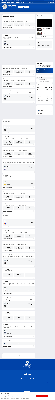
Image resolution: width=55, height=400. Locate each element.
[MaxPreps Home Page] (4, 13)
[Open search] (46, 2)
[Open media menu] (48, 2)
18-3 (13, 257)
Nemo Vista (18, 244)
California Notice (33, 382)
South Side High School (27, 364)
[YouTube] (47, 0)
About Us (8, 382)
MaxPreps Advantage (17, 0)
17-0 (9, 93)
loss (15, 68)
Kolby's (4, 68)
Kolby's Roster (5, 346)
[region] (27, 396)
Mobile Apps (13, 382)
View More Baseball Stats (44, 102)
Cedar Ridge (18, 205)
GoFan (6, 0)
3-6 (9, 38)
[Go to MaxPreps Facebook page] (33, 378)
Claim (20, 6)
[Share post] (34, 27)
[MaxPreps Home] (3, 2)
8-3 (9, 300)
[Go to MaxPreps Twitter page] (30, 378)
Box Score (4, 27)
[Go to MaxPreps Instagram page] (27, 378)
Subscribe (17, 382)
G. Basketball (23, 2)
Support (45, 382)
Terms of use (27, 382)
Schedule (9, 346)
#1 (10, 8)
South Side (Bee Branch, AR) (12, 6)
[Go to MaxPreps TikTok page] (21, 378)
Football (8, 2)
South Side (8, 41)
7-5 (9, 327)
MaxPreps (2, 0)
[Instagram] (49, 0)
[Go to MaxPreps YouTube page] (24, 378)
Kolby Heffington (12, 5)
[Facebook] (53, 0)
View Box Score (40, 113)
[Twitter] (51, 0)
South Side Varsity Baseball (45, 45)
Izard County (9, 129)
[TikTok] (45, 0)
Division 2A (40, 77)
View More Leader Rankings (44, 81)
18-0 (9, 284)
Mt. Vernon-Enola (19, 150)
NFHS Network (10, 0)
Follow (26, 6)
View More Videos (44, 36)
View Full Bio (44, 48)
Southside (30, 37)
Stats (9, 10)
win (14, 80)
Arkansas (40, 75)
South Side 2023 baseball (17, 343)
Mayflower (31, 177)
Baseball (12, 2)
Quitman (18, 80)
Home (4, 10)
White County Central (10, 262)
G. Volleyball (29, 2)
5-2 (11, 163)
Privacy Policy (22, 382)
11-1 (9, 178)
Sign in (52, 2)
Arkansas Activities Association (43, 79)
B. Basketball (18, 2)
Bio (6, 10)
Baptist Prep (18, 314)
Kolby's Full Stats (9, 27)
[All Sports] (33, 2)
